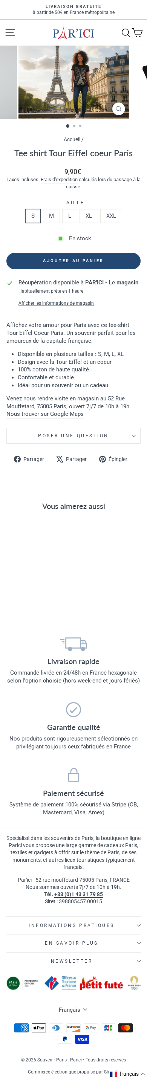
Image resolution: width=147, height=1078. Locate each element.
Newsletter (71, 961)
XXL (111, 215)
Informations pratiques (72, 925)
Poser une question (73, 435)
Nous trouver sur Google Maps (45, 414)
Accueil (72, 139)
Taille (73, 202)
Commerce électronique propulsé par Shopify (73, 1072)
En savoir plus (71, 943)
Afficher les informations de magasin (56, 303)
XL (89, 215)
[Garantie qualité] (73, 709)
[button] (128, 1074)
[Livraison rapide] (73, 643)
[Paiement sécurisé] (73, 775)
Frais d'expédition (59, 179)
